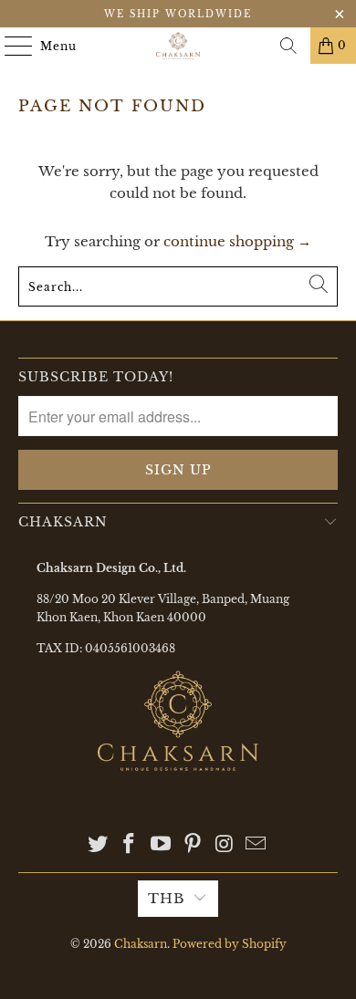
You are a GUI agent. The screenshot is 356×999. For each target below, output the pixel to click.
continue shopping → (237, 241)
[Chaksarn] (178, 45)
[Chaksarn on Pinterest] (193, 845)
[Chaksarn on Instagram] (224, 845)
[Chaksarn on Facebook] (129, 845)
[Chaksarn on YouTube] (161, 845)
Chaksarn (140, 944)
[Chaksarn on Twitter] (97, 845)
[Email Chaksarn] (256, 845)
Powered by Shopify (230, 944)
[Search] (288, 45)
